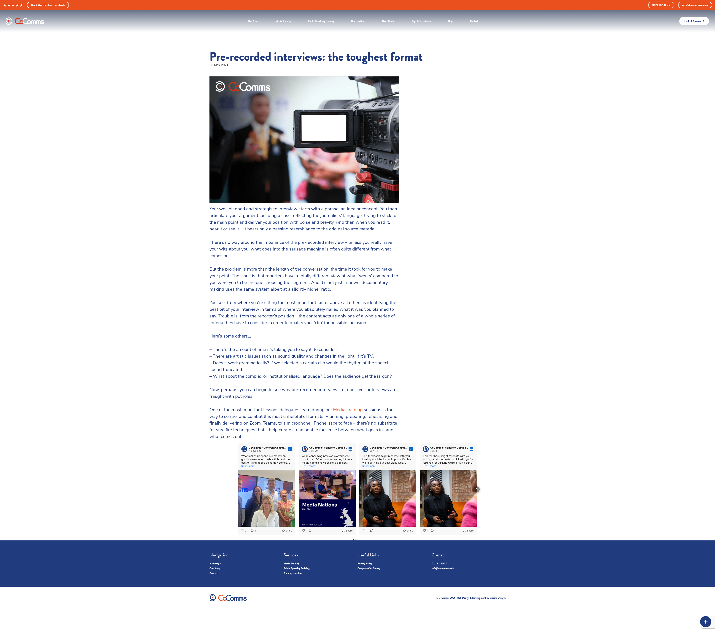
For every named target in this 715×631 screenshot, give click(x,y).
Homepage (215, 563)
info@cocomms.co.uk (695, 5)
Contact (213, 573)
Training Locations (293, 573)
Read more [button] (248, 466)
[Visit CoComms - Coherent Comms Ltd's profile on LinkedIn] (245, 449)
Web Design (463, 598)
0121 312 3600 (661, 5)
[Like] (304, 531)
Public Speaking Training (297, 568)
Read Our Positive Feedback (48, 5)
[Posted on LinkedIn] (290, 449)
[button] (238, 489)
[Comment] (309, 531)
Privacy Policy (365, 563)
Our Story (214, 568)
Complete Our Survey (369, 568)
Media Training (348, 410)
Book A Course (692, 21)
